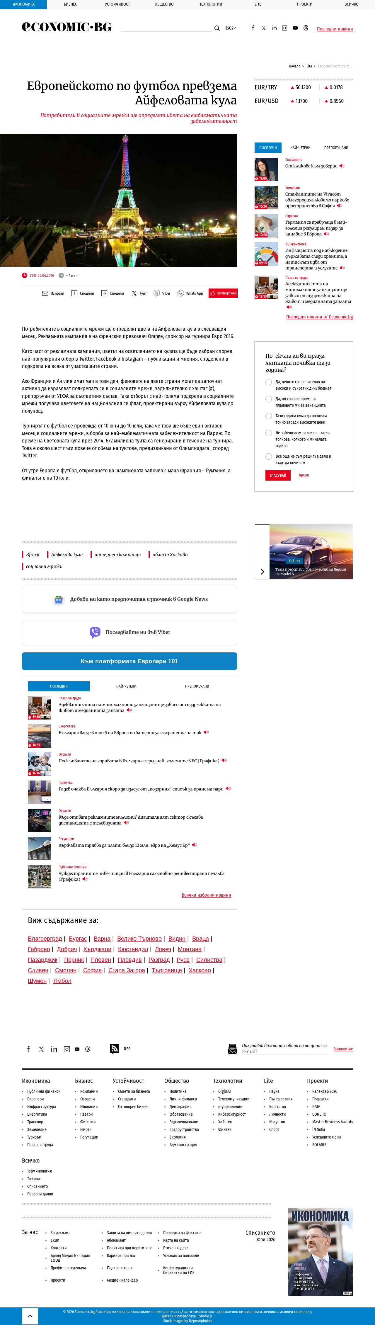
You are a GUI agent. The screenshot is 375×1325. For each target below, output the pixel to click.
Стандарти (127, 1099)
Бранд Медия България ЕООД (70, 1258)
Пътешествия (281, 1099)
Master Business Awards (332, 1121)
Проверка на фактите (182, 1232)
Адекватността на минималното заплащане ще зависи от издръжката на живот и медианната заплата (140, 707)
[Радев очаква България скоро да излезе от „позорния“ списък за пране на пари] (39, 792)
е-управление (230, 1106)
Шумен (37, 981)
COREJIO (319, 1114)
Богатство (277, 1106)
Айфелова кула (67, 554)
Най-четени (126, 686)
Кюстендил (133, 949)
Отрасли (87, 1099)
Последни (59, 686)
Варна (102, 938)
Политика (178, 1091)
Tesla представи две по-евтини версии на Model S (310, 571)
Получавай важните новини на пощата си (284, 1045)
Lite (258, 4)
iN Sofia (318, 1129)
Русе (183, 959)
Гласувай (278, 475)
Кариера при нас (121, 1255)
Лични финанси (183, 1099)
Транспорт (36, 1121)
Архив (304, 475)
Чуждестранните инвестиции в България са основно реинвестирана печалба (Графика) (142, 876)
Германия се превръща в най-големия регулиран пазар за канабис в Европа (316, 228)
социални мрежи (44, 566)
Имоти (86, 1129)
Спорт (274, 1129)
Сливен (38, 970)
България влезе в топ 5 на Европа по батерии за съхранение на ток (130, 732)
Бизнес (70, 4)
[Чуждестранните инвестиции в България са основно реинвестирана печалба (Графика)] (39, 876)
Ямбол (62, 981)
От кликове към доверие (311, 166)
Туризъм (34, 1137)
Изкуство (277, 1121)
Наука (274, 1091)
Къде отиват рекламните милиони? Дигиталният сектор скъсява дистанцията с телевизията (131, 820)
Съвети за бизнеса (134, 1091)
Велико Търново (139, 938)
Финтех (224, 1129)
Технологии (211, 4)
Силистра (209, 959)
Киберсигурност (232, 1114)
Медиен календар (122, 1280)
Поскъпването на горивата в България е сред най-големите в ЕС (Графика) (139, 761)
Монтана (190, 949)
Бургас (78, 938)
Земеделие (37, 1129)
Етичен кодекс (175, 1248)
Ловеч (163, 949)
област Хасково (170, 554)
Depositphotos (200, 1321)
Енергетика (37, 1114)
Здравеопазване (184, 1121)
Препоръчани (197, 686)
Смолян (65, 970)
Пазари (86, 1114)
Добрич (67, 949)
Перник (74, 959)
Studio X (205, 1316)
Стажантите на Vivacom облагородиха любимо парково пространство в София (317, 199)
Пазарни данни (40, 1194)
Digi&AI (224, 1091)
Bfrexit (33, 554)
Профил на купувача (68, 1267)
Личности (277, 1114)
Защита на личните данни (129, 1232)
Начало (295, 66)
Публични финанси (44, 1091)
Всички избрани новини (206, 895)
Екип (55, 1240)
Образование (181, 1114)
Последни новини (335, 29)
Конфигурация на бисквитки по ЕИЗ (179, 1270)
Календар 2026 (324, 1091)
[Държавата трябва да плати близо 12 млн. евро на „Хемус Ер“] (39, 848)
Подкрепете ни (120, 1267)
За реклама (61, 1232)
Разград (159, 959)
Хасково (200, 970)
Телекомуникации (234, 1099)
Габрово (39, 949)
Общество (164, 4)
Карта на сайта (176, 1240)
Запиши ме (343, 1049)
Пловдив (130, 959)
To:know (33, 1178)
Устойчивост (117, 4)
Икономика (24, 4)
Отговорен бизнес (133, 1106)
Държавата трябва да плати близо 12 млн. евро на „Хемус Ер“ (125, 845)
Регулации (89, 1137)
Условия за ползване (181, 1255)
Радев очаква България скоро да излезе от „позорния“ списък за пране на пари (141, 789)
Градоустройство (184, 1129)
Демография (181, 1106)
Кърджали (97, 949)
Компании (89, 1091)
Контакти (59, 1248)
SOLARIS (319, 1144)
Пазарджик (42, 959)
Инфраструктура (41, 1106)
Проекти (305, 4)
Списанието (37, 1186)
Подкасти (320, 1099)
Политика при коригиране (130, 1248)
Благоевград (45, 938)
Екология (178, 1137)
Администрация (183, 1144)
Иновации (89, 1106)
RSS (127, 1048)
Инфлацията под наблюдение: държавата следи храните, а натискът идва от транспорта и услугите (317, 259)
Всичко (352, 4)
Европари (35, 1099)
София (92, 970)
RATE (316, 1106)
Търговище (167, 970)
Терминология (39, 1171)
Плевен (101, 959)
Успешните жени (326, 1137)
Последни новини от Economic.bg (319, 317)
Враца (200, 938)
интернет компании (118, 554)
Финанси (88, 1121)
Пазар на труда (40, 1144)
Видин (176, 938)
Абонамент (116, 1240)
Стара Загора (126, 970)
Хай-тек (294, 561)
